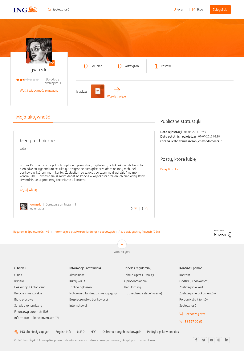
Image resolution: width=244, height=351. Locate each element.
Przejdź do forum (171, 169)
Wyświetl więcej (116, 96)
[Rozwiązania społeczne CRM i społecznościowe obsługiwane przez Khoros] (222, 233)
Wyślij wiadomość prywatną (39, 90)
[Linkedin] (227, 340)
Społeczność (60, 9)
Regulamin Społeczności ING (31, 231)
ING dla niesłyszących (34, 332)
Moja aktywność (33, 117)
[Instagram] (219, 340)
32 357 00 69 (193, 321)
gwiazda (36, 204)
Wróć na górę (122, 251)
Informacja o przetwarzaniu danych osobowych (84, 231)
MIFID (80, 332)
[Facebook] (196, 340)
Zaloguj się (220, 9)
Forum (181, 9)
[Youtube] (211, 340)
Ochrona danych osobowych (122, 332)
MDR (93, 332)
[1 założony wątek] (97, 91)
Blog (200, 9)
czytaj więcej (29, 190)
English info (63, 332)
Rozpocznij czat (195, 314)
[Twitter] (204, 340)
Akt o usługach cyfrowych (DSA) (139, 231)
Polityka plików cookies (163, 332)
